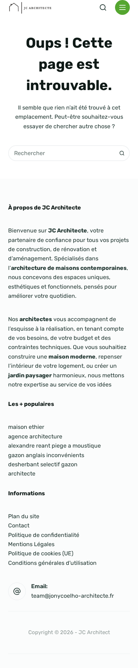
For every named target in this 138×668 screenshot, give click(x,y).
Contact (18, 525)
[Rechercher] (103, 7)
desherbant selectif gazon (42, 464)
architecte (21, 473)
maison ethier (26, 427)
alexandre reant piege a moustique (54, 445)
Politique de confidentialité (43, 535)
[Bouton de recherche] (122, 153)
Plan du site (23, 516)
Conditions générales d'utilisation (52, 563)
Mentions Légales (31, 544)
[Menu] (122, 7)
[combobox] (61, 153)
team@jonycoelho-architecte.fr (72, 595)
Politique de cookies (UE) (40, 553)
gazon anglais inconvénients (46, 455)
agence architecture (35, 436)
